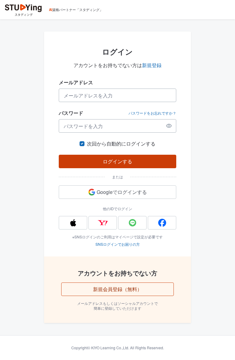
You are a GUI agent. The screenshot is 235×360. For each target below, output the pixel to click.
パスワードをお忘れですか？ (152, 113)
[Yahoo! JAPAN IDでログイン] (102, 222)
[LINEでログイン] (132, 222)
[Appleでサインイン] (73, 222)
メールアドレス (76, 82)
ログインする (117, 161)
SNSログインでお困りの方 (117, 244)
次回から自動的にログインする (121, 143)
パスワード (71, 112)
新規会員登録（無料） (117, 289)
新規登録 (152, 65)
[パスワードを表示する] (169, 126)
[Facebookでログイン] (162, 222)
